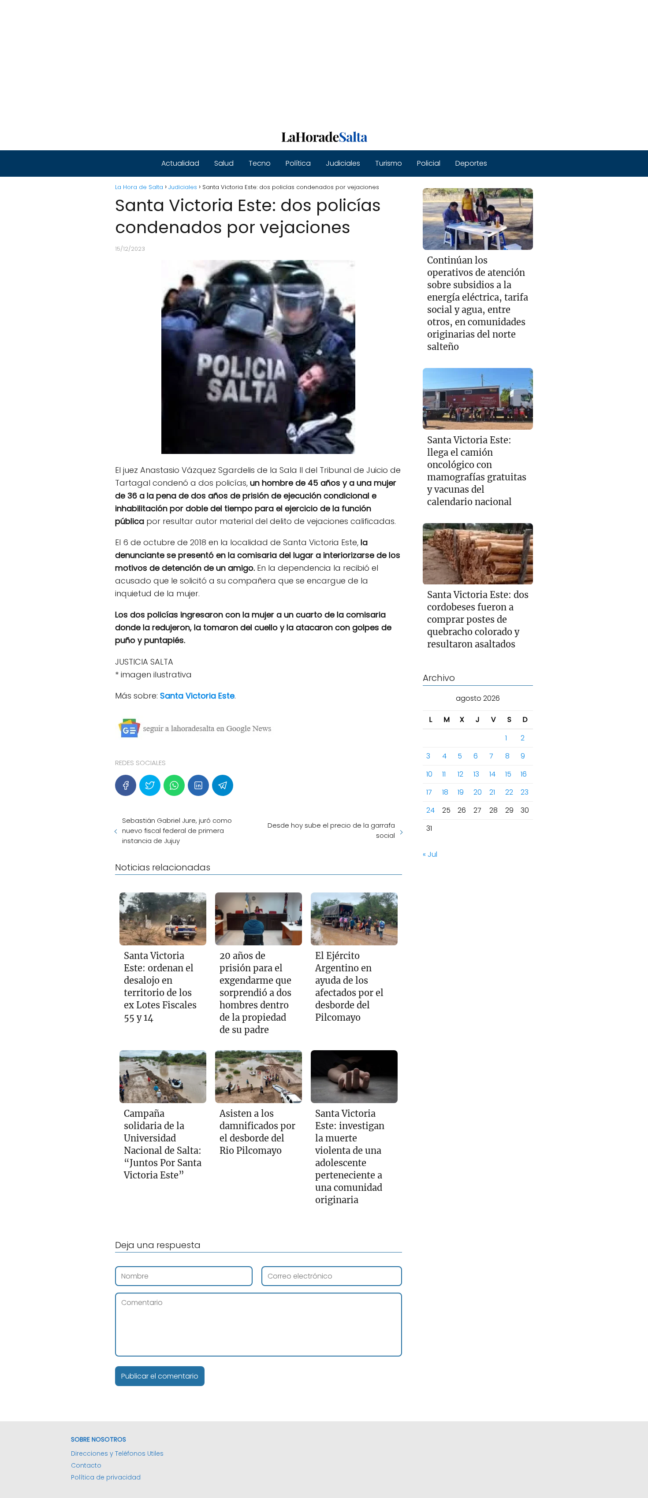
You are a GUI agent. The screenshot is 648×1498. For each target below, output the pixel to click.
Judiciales (343, 163)
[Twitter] (149, 785)
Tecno (260, 163)
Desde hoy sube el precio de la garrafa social (331, 830)
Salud (224, 163)
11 (444, 774)
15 (508, 774)
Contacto (86, 1465)
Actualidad (180, 163)
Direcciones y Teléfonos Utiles (117, 1453)
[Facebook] (125, 785)
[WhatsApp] (174, 785)
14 (492, 774)
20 (477, 793)
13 (476, 774)
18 (445, 793)
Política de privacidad (106, 1477)
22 (509, 793)
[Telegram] (222, 785)
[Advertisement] (264, 61)
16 (524, 774)
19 (461, 793)
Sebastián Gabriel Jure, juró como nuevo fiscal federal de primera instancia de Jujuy (177, 830)
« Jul (430, 855)
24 (430, 811)
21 (492, 793)
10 (429, 774)
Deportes (471, 163)
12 (460, 774)
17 (429, 793)
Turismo (388, 163)
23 (525, 793)
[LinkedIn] (198, 785)
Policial (428, 163)
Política (298, 163)
